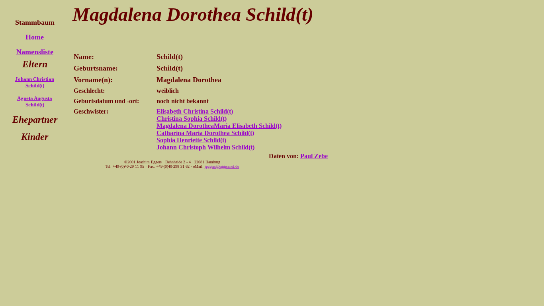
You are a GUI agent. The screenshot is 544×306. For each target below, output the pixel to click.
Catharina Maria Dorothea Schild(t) (205, 132)
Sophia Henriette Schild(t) (191, 140)
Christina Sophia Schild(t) (192, 118)
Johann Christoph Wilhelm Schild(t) (205, 147)
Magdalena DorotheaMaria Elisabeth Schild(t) (219, 125)
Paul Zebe (314, 156)
